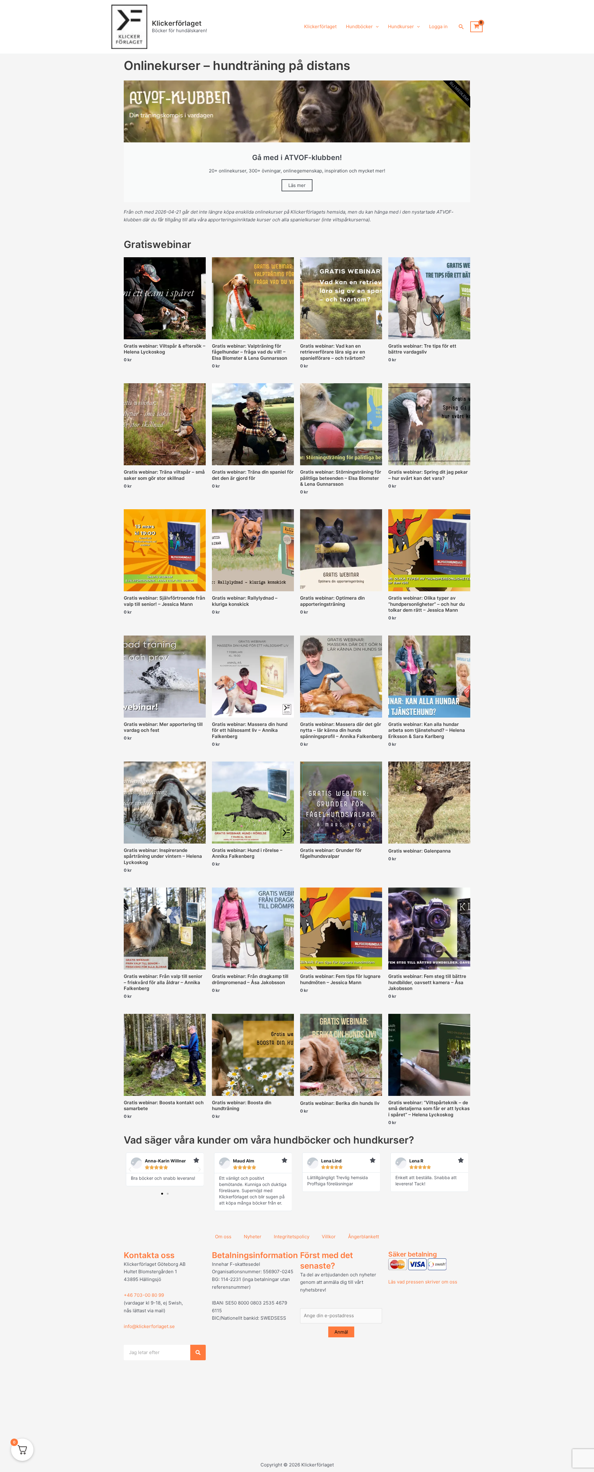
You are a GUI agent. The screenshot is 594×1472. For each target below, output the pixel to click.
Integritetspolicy (291, 1237)
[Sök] (198, 1352)
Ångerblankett (363, 1237)
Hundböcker (359, 26)
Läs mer (297, 185)
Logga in (438, 26)
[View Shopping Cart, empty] (476, 27)
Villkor (329, 1237)
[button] (376, 26)
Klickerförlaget (176, 23)
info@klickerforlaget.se (149, 1326)
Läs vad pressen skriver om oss (422, 1282)
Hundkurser (401, 26)
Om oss (223, 1237)
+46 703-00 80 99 (144, 1295)
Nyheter (252, 1237)
